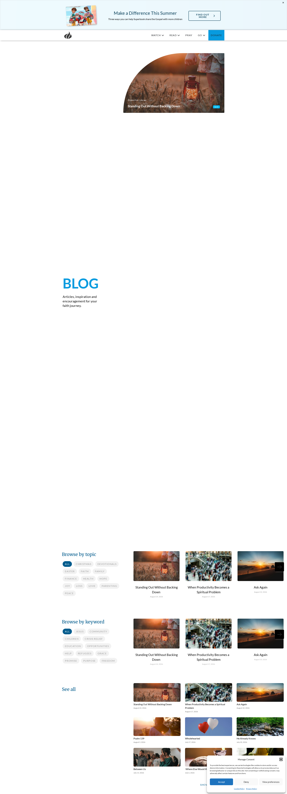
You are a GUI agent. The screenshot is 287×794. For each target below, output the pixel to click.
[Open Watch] (163, 35)
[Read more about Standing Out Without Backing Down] (173, 83)
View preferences (271, 782)
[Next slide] (279, 566)
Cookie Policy (239, 789)
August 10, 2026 (260, 592)
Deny (246, 782)
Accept (221, 782)
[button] (281, 759)
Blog (216, 107)
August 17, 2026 (208, 597)
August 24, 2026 (156, 597)
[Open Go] (204, 35)
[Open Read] (178, 35)
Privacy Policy (251, 789)
